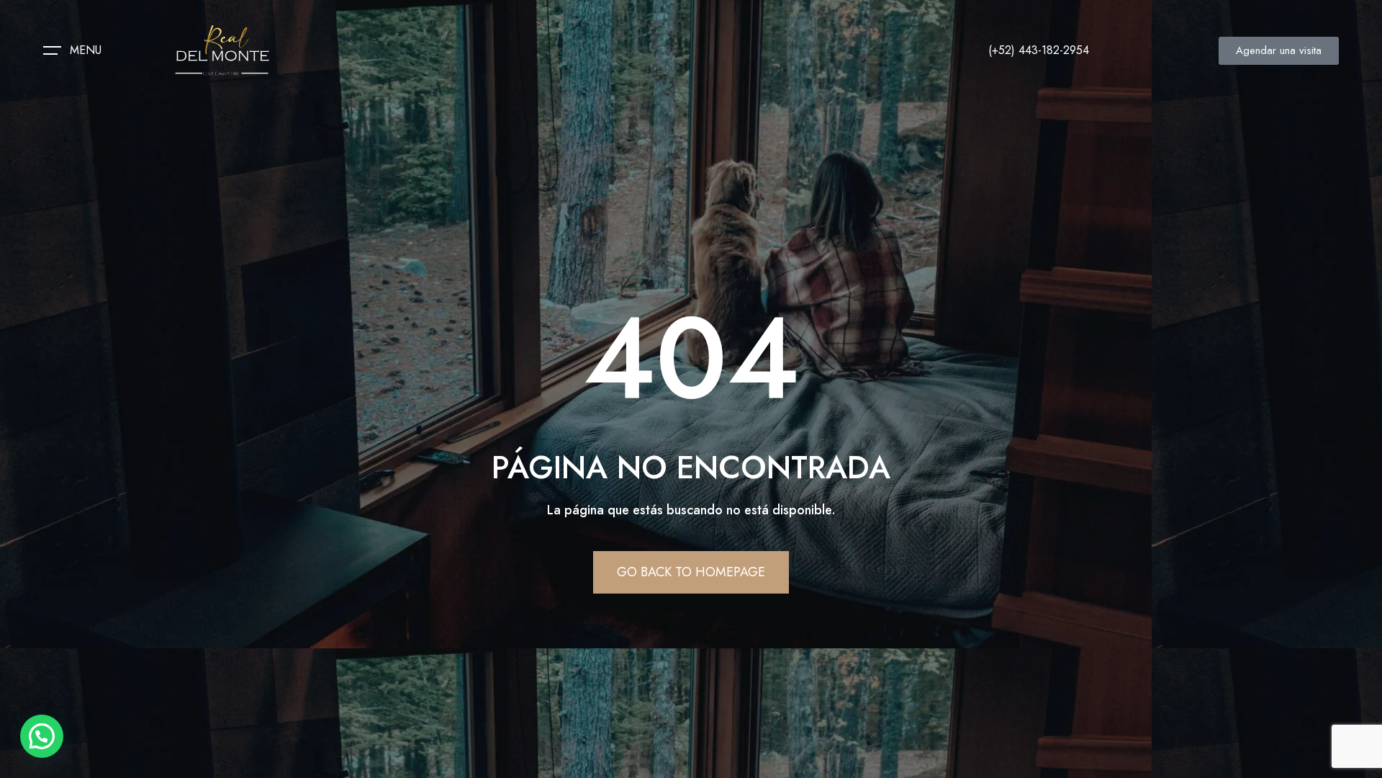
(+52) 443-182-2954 (1038, 50)
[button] (41, 736)
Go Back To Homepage (691, 572)
